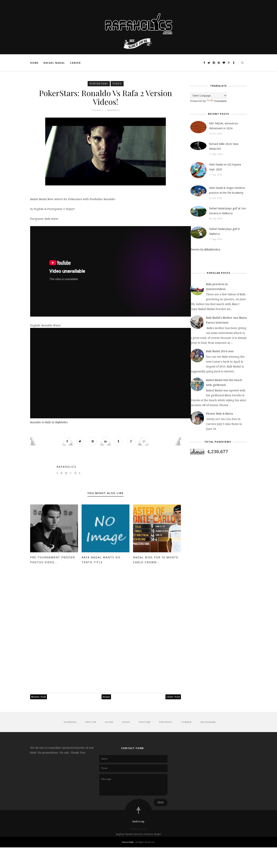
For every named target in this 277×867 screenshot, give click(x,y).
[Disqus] (105, 627)
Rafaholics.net (138, 829)
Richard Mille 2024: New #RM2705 (223, 146)
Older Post (173, 697)
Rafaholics (61, 422)
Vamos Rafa (128, 842)
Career (75, 62)
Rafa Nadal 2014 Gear (220, 351)
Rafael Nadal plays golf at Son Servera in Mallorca (227, 211)
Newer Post (38, 697)
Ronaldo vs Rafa (40, 422)
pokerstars (99, 83)
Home (34, 62)
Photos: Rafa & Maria (219, 413)
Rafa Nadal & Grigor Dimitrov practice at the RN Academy (227, 190)
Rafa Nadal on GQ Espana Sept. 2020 (225, 167)
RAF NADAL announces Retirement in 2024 (223, 126)
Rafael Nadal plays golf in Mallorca (224, 231)
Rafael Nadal (54, 62)
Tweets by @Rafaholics (205, 249)
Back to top (138, 821)
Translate (220, 101)
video (117, 83)
